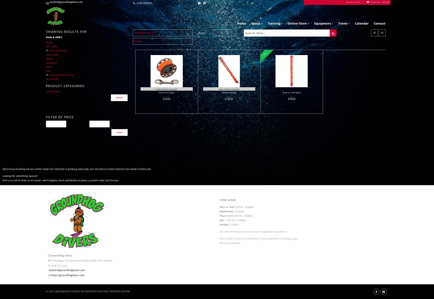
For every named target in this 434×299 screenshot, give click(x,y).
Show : (201, 33)
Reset (119, 97)
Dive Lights (52, 54)
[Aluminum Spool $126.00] (166, 81)
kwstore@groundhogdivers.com (66, 2)
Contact (380, 23)
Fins (48, 71)
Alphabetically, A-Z (145, 32)
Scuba (49, 42)
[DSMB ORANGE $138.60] (229, 81)
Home (241, 23)
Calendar (362, 23)
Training (274, 23)
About (256, 23)
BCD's (49, 66)
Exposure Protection (61, 75)
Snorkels (51, 62)
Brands (138, 41)
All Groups (52, 79)
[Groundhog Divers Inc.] (55, 16)
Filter (119, 132)
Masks (49, 58)
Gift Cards (52, 46)
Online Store (298, 23)
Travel (343, 23)
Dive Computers (58, 50)
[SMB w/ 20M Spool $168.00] (291, 81)
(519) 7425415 (144, 3)
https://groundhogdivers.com (67, 275)
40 (216, 33)
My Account (353, 2)
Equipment (323, 23)
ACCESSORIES (53, 91)
